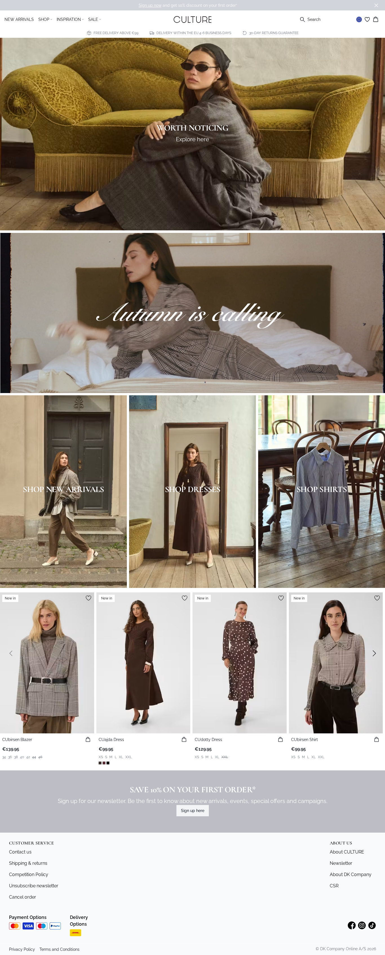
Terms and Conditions (59, 949)
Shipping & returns (28, 863)
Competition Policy (28, 874)
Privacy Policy (22, 949)
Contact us (20, 852)
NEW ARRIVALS (19, 19)
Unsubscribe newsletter (33, 885)
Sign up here (192, 810)
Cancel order (22, 897)
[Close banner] (376, 5)
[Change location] (359, 19)
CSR (334, 885)
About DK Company (350, 874)
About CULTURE (347, 852)
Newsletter (341, 863)
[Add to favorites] (88, 598)
